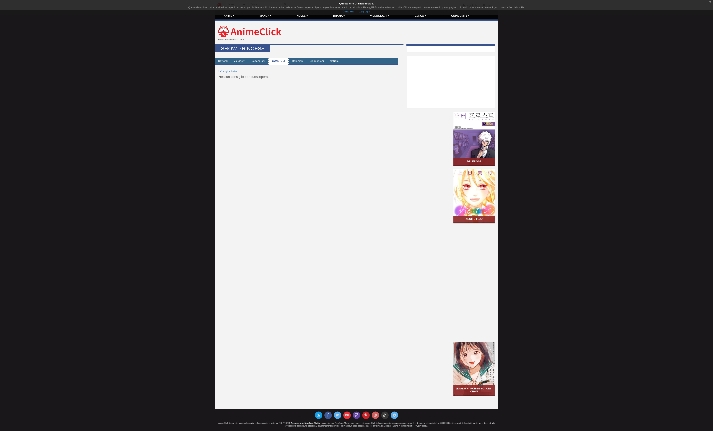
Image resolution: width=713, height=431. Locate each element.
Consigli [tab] (278, 61)
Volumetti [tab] (239, 61)
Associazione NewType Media (305, 423)
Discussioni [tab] (317, 61)
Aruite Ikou (474, 218)
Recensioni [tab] (258, 61)
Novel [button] (301, 15)
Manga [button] (264, 15)
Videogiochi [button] (378, 15)
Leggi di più (364, 11)
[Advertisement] (403, 33)
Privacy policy (421, 426)
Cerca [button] (419, 15)
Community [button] (459, 15)
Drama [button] (338, 15)
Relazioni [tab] (298, 61)
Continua (348, 11)
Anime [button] (228, 15)
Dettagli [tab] (223, 61)
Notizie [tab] (334, 61)
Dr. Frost (474, 161)
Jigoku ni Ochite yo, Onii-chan (474, 390)
